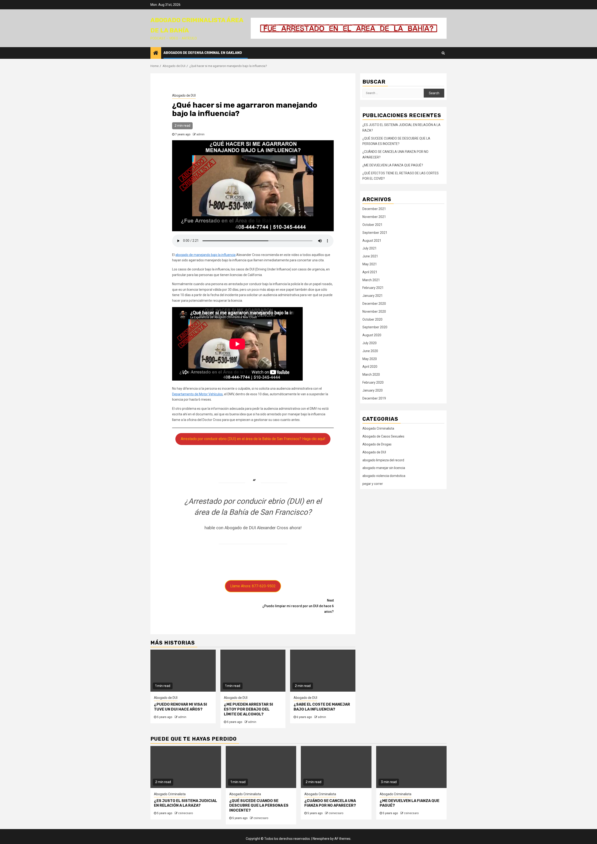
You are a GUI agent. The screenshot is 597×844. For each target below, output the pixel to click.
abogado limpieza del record (383, 460)
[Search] (443, 53)
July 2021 (369, 248)
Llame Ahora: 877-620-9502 (253, 586)
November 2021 (374, 217)
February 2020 (373, 382)
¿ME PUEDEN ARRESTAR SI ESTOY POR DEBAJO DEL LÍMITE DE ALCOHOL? (248, 709)
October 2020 (372, 319)
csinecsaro (185, 813)
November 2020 (374, 311)
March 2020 (371, 374)
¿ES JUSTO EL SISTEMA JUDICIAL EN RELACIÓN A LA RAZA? (185, 803)
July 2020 (369, 343)
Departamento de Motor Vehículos (197, 394)
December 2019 (374, 398)
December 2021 (374, 209)
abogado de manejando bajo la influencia (205, 255)
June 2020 (370, 351)
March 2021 (371, 280)
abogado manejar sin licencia (383, 468)
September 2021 (374, 233)
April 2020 (369, 366)
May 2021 (369, 264)
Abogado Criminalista (378, 428)
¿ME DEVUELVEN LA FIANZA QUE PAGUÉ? (392, 165)
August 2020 (371, 335)
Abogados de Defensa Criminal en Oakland (202, 53)
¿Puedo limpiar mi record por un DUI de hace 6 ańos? (298, 606)
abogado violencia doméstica (383, 476)
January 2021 (372, 296)
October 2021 (372, 225)
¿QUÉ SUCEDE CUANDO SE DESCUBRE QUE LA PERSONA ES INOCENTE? (258, 805)
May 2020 (369, 359)
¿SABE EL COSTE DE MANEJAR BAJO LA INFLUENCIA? (322, 706)
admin (200, 134)
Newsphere (321, 838)
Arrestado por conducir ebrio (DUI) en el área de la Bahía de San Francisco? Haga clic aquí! (253, 439)
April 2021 (369, 272)
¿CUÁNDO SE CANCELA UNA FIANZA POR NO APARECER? (330, 803)
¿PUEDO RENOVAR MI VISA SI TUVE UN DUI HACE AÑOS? (180, 706)
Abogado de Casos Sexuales (383, 436)
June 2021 (370, 256)
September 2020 (374, 327)
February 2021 (373, 288)
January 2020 (372, 390)
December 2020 (374, 303)
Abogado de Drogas (377, 444)
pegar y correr (372, 484)
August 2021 (371, 240)
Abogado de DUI (184, 95)
